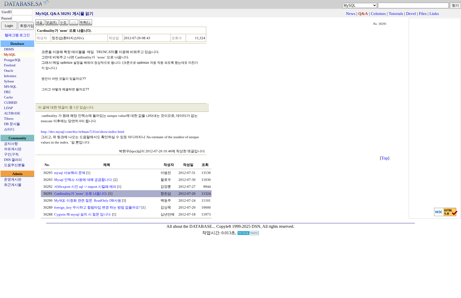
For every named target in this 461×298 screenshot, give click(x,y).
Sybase (9, 81)
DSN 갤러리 (13, 160)
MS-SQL (10, 87)
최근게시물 (12, 185)
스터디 (9, 129)
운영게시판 (12, 179)
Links (434, 13)
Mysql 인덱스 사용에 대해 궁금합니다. (83, 180)
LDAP (8, 108)
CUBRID (10, 103)
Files (423, 13)
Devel (411, 13)
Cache (8, 97)
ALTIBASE (12, 113)
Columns (378, 13)
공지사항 (11, 144)
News (350, 13)
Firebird (9, 65)
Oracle (8, 71)
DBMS (9, 49)
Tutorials (396, 13)
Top (384, 158)
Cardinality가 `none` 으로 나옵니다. (81, 194)
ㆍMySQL (8, 55)
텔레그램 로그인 (17, 35)
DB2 (7, 92)
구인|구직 (11, 154)
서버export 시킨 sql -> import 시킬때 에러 (85, 187)
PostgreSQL (12, 60)
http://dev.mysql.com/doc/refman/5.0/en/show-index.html (82, 132)
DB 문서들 (12, 124)
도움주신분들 (14, 165)
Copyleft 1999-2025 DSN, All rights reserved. (255, 226)
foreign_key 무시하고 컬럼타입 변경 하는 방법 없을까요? (97, 207)
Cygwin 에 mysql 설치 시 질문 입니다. (82, 214)
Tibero (9, 119)
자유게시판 (12, 149)
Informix (10, 76)
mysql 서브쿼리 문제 (69, 173)
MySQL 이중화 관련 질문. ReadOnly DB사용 (87, 200)
